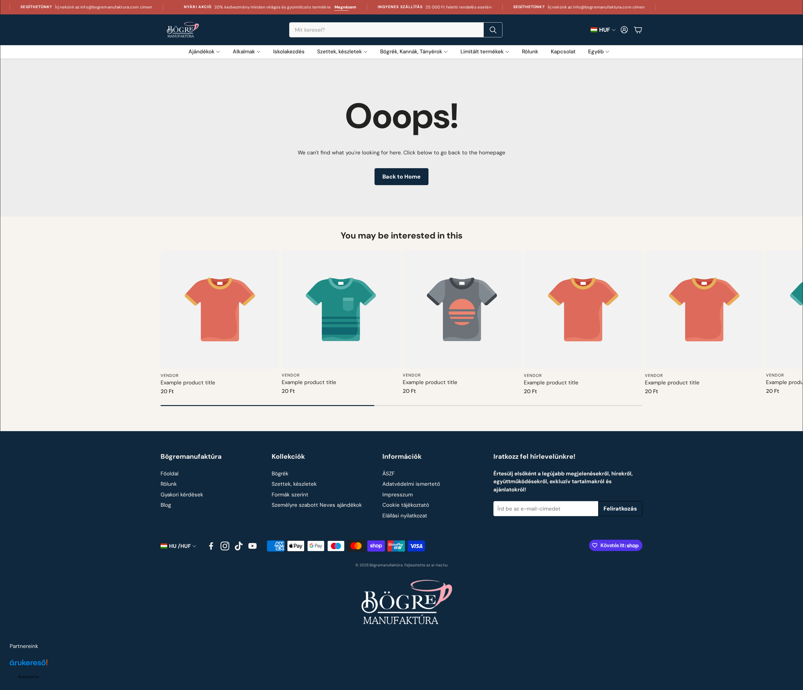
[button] (396, 30)
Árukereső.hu (28, 677)
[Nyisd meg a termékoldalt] (220, 309)
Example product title (188, 382)
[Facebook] (211, 546)
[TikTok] (238, 546)
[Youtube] (252, 546)
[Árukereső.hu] (28, 666)
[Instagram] (225, 546)
